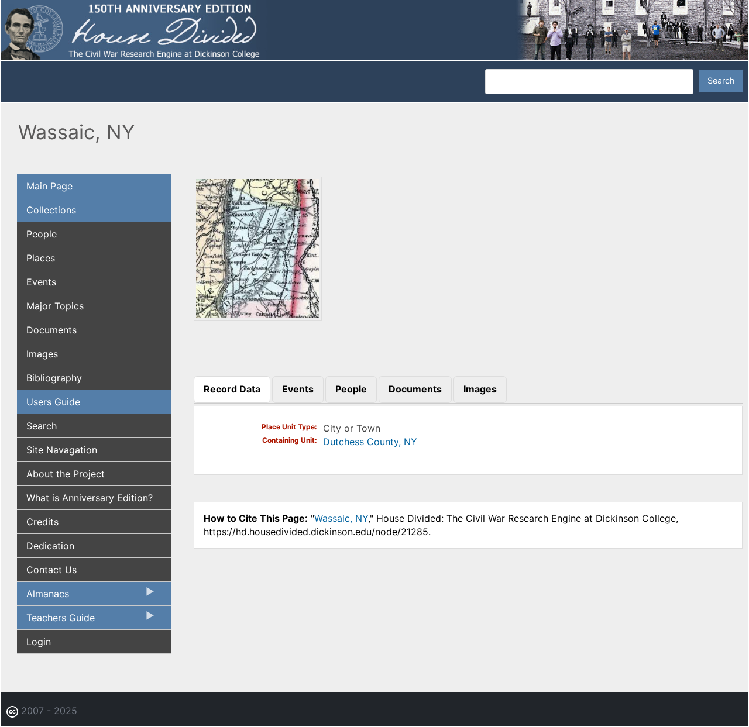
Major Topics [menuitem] (55, 306)
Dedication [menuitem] (50, 546)
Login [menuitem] (38, 641)
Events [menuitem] (41, 282)
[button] (258, 316)
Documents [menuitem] (51, 330)
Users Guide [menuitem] (53, 402)
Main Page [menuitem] (49, 186)
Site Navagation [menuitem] (61, 450)
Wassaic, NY (341, 518)
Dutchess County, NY (370, 441)
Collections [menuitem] (51, 210)
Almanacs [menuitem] (43, 596)
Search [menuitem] (41, 426)
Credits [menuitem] (42, 522)
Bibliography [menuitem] (54, 378)
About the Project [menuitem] (65, 474)
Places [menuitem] (40, 258)
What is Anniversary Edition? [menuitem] (89, 498)
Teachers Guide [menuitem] (56, 620)
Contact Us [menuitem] (51, 570)
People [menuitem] (41, 234)
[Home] (374, 29)
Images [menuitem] (42, 354)
